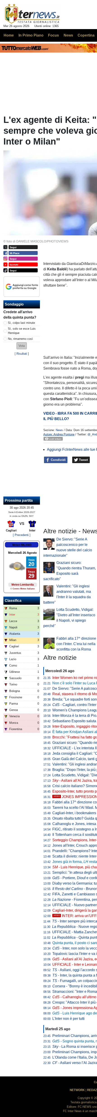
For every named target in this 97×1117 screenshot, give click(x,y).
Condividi (58, 460)
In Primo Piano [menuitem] (31, 35)
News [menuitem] (68, 35)
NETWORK (77, 1090)
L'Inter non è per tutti (68, 1018)
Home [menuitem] (9, 35)
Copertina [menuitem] (86, 35)
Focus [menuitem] (53, 35)
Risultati (21, 353)
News (59, 430)
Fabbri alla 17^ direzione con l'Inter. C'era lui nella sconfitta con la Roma (76, 644)
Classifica (13, 600)
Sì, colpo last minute (21, 322)
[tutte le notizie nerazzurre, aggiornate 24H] (32, 14)
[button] (21, 345)
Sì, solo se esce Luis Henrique (22, 331)
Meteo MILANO (21, 545)
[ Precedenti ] (21, 535)
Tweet (83, 460)
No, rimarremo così (20, 338)
